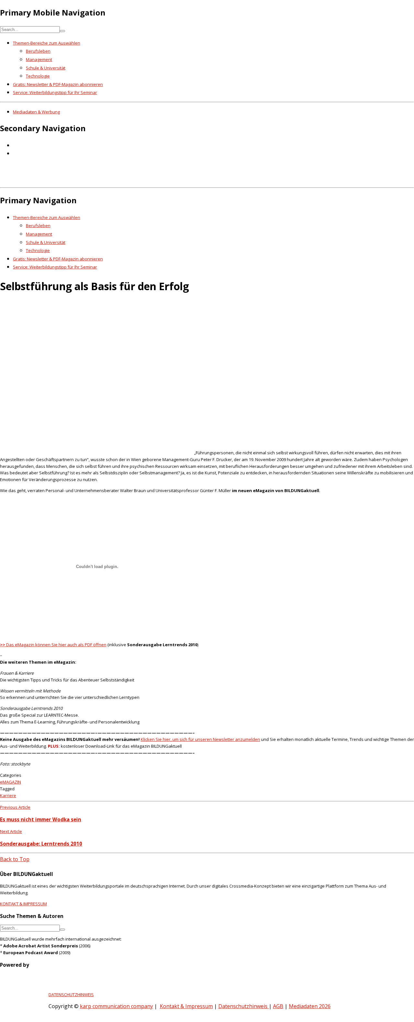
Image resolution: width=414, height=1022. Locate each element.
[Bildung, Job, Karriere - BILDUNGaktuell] (105, 180)
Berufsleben (38, 51)
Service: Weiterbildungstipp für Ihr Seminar (55, 92)
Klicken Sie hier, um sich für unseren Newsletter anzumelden (200, 739)
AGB (278, 1006)
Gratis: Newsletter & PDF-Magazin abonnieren (58, 84)
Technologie (38, 76)
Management (39, 59)
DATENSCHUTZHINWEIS (71, 994)
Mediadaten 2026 (310, 1006)
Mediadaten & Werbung (36, 112)
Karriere (8, 795)
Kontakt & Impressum (186, 1006)
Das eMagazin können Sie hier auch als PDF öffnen (53, 645)
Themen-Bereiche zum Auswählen (46, 43)
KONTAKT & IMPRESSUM (23, 904)
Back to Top (14, 859)
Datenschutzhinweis (243, 1006)
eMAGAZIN (10, 782)
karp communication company (116, 1006)
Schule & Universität (45, 68)
